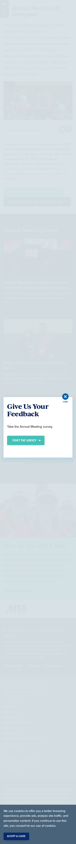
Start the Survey (24, 440)
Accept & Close (16, 836)
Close (65, 402)
